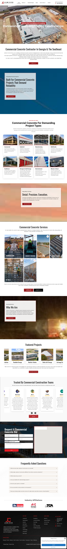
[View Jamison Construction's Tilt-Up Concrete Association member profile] (49, 506)
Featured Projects (31, 2)
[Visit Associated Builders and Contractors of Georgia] (18, 506)
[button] (65, 538)
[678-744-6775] (55, 3)
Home (19, 2)
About (37, 2)
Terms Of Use (11, 544)
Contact (49, 2)
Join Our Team (42, 2)
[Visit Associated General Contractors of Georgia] (33, 506)
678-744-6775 (60, 3)
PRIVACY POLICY (53, 547)
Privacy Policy (5, 544)
